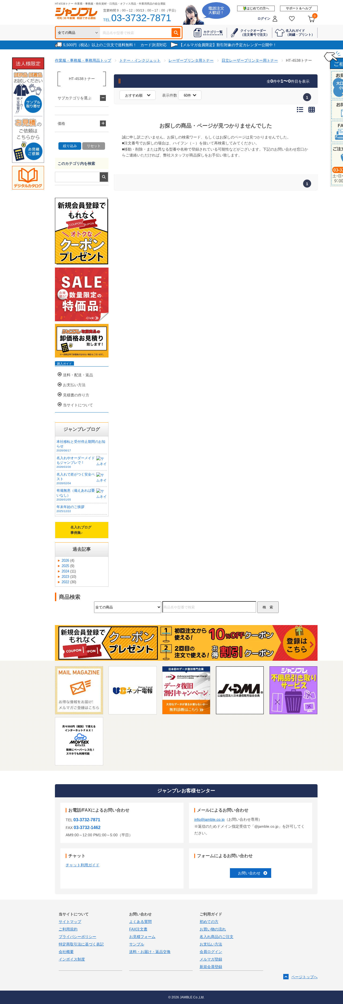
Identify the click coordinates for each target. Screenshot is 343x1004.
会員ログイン (211, 952)
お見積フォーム (142, 936)
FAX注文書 (138, 929)
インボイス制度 (72, 959)
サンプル (136, 944)
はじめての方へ (258, 8)
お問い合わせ (249, 873)
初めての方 (209, 921)
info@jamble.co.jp (209, 819)
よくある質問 (140, 921)
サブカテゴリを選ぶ (74, 98)
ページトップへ (304, 977)
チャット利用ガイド (82, 865)
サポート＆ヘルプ (299, 8)
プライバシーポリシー (77, 936)
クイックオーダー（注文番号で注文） (254, 32)
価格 (61, 123)
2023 (65, 577)
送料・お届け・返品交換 (149, 952)
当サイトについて (78, 405)
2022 (65, 582)
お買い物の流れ (213, 929)
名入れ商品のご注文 (216, 936)
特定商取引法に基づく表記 (81, 944)
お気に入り (292, 19)
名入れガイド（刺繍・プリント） (300, 32)
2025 (65, 566)
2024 (65, 571)
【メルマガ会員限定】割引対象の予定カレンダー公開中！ (228, 45)
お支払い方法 (74, 385)
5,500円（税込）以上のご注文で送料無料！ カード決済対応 (115, 45)
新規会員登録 (211, 967)
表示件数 (169, 95)
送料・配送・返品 (78, 375)
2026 (65, 561)
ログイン (264, 18)
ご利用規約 (68, 929)
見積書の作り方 (76, 395)
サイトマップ (70, 921)
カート (315, 16)
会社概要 (66, 952)
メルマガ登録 (211, 959)
